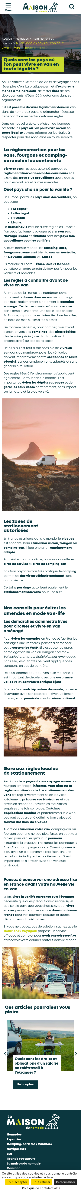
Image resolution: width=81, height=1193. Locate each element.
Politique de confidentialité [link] (41, 1188)
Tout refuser (41, 1182)
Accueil (7, 38)
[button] (5, 1053)
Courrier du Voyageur (20, 931)
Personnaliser (65, 1182)
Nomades (22, 38)
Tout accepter (17, 1182)
